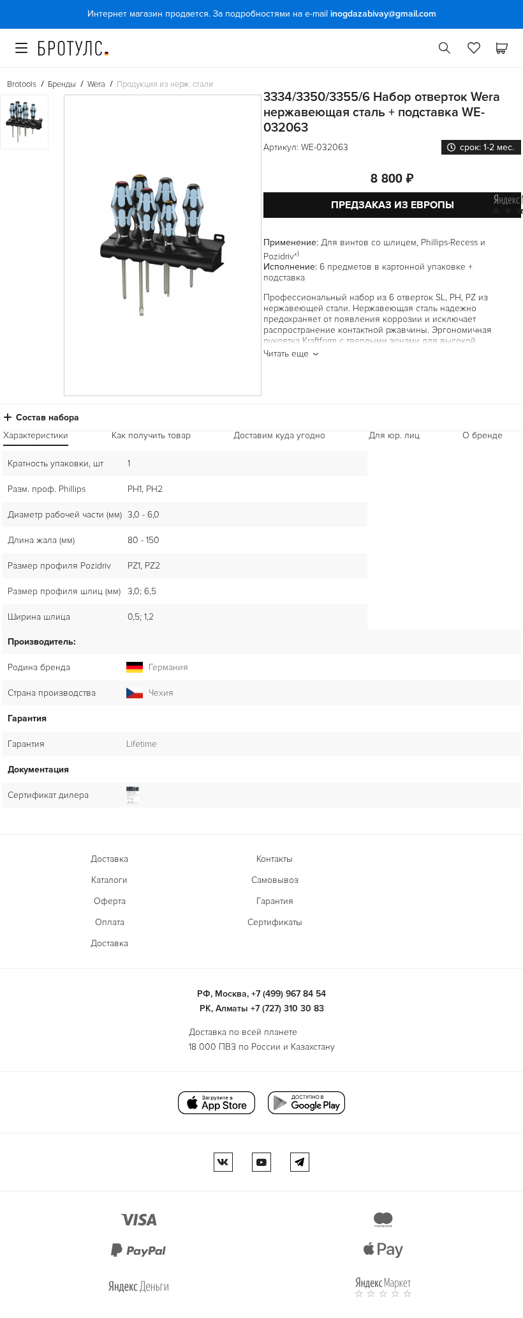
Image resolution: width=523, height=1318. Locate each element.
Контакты (274, 859)
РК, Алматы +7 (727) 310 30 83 (262, 1008)
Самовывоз (274, 880)
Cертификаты (274, 922)
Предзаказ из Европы (392, 205)
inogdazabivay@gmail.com (383, 13)
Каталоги (109, 880)
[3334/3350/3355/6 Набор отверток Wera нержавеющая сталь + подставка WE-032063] (162, 245)
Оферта (110, 901)
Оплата (109, 922)
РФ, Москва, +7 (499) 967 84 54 (261, 993)
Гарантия (274, 901)
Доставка (109, 859)
